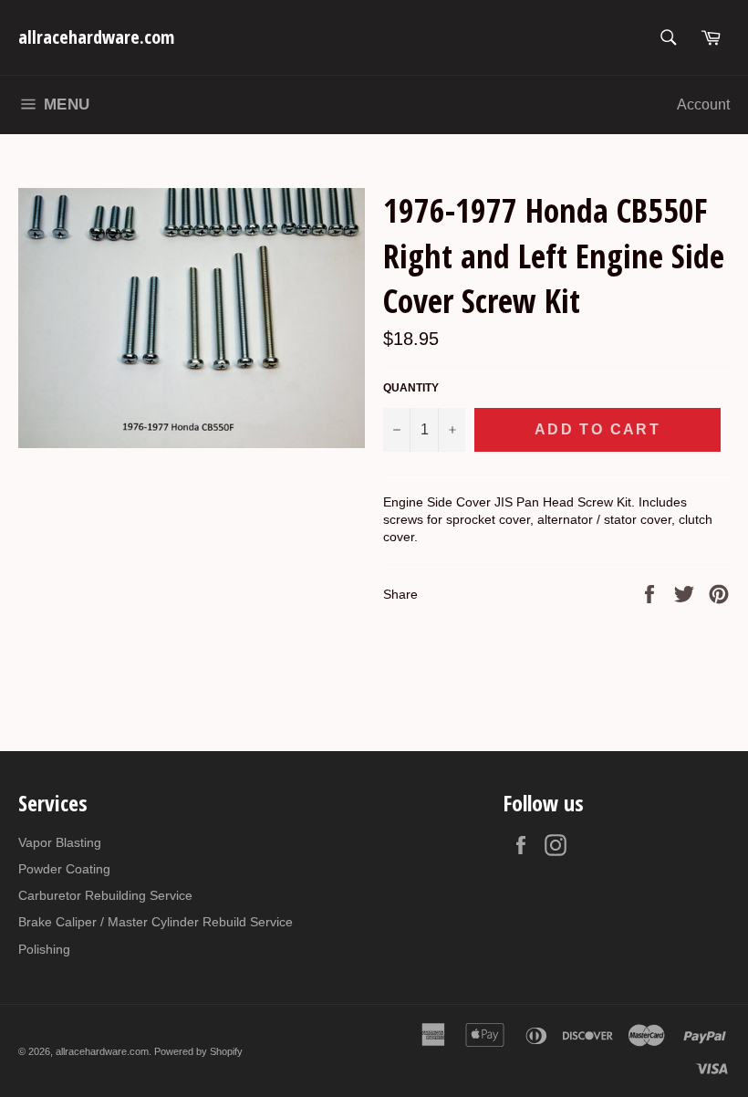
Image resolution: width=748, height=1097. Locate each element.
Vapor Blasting (59, 842)
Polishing (44, 949)
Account (703, 104)
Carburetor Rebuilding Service (105, 895)
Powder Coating (64, 869)
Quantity (411, 387)
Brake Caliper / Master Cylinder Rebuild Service (155, 921)
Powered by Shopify (198, 1051)
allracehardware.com (96, 37)
